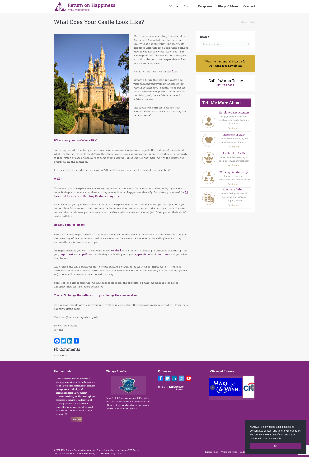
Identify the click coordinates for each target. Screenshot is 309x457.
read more (77, 419)
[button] (283, 438)
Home (244, 21)
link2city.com (114, 450)
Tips (253, 21)
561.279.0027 (225, 85)
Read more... (234, 128)
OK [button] (275, 446)
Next (252, 387)
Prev (212, 387)
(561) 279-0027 (118, 453)
